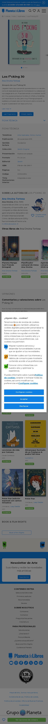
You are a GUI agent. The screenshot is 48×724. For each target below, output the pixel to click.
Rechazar (24, 406)
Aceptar (24, 399)
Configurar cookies (24, 392)
